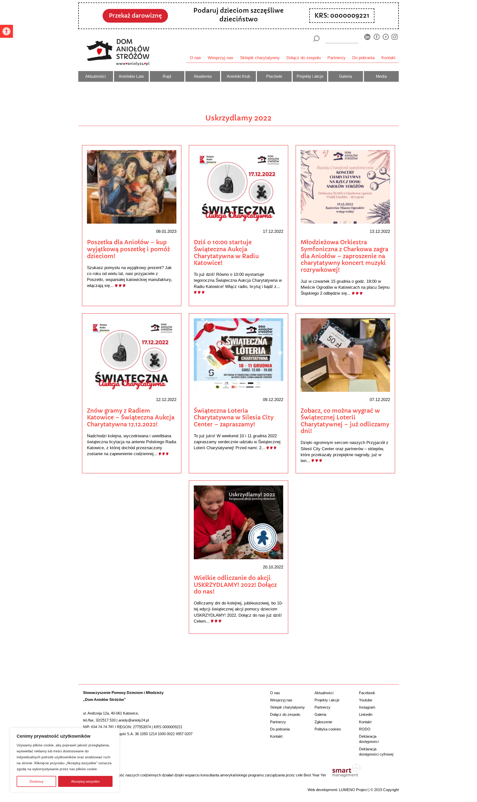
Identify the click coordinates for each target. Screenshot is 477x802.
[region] (64, 760)
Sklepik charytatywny (260, 57)
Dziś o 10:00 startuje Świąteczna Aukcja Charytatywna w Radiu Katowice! (226, 252)
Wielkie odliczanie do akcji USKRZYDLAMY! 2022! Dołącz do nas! (235, 584)
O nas (195, 57)
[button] (6, 31)
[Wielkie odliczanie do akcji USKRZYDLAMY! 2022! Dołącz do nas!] (238, 522)
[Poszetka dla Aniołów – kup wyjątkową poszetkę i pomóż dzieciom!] (131, 186)
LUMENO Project (353, 790)
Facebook (367, 693)
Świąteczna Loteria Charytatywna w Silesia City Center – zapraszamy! (234, 417)
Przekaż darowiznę (135, 15)
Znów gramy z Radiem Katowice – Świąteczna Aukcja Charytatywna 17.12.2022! (130, 417)
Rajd (167, 76)
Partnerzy (336, 57)
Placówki (274, 76)
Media (381, 76)
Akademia (203, 76)
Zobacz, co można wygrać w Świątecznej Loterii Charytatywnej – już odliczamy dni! (345, 421)
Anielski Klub (238, 76)
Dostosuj (36, 781)
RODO (364, 729)
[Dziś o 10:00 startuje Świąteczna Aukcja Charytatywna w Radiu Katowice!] (238, 186)
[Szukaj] (316, 39)
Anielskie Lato (131, 76)
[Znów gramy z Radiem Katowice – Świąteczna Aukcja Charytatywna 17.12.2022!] (131, 355)
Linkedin (365, 714)
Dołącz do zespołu (303, 57)
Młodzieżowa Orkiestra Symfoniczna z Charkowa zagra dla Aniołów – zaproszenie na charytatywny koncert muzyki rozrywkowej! (344, 256)
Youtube (365, 700)
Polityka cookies (328, 729)
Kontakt (388, 57)
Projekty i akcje (310, 76)
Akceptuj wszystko (85, 781)
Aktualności (95, 76)
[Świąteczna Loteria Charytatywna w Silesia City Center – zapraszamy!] (238, 355)
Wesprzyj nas (220, 57)
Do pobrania (363, 57)
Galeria (345, 76)
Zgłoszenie (323, 722)
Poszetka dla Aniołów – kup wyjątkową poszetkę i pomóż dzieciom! (128, 249)
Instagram (367, 707)
